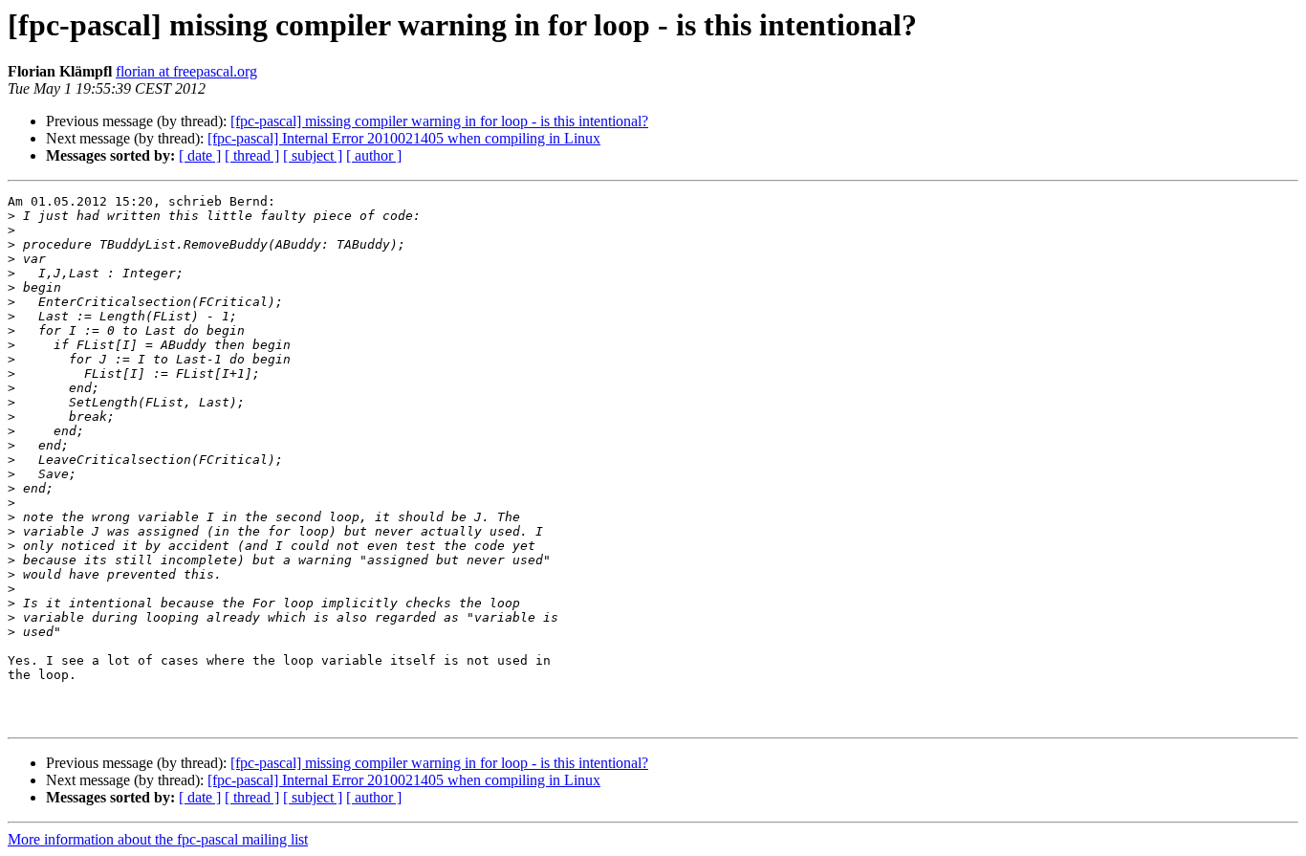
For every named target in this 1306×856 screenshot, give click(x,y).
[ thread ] (252, 155)
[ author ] (374, 155)
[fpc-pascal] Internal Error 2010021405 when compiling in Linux (403, 138)
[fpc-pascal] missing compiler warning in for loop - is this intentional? (439, 121)
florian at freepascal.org (186, 71)
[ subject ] (312, 155)
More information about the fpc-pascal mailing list (158, 839)
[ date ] (200, 155)
